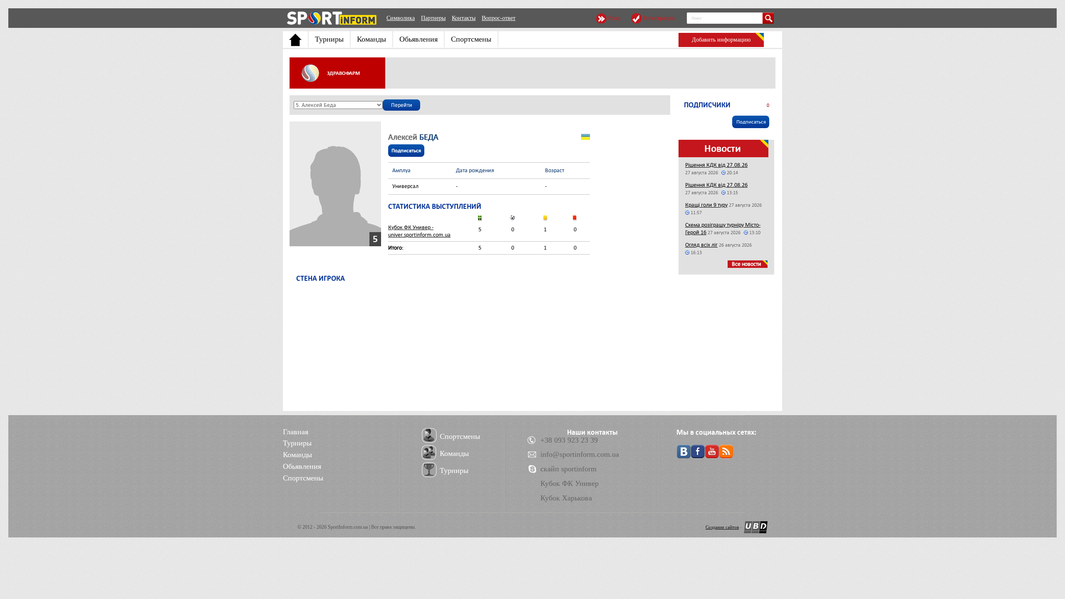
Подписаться (406, 150)
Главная (295, 432)
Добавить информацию (721, 40)
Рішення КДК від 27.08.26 (716, 165)
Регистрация (658, 18)
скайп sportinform (568, 469)
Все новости (746, 264)
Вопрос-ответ (498, 18)
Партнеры (433, 18)
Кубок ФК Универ (569, 483)
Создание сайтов (722, 527)
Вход (614, 18)
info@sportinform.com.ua (579, 454)
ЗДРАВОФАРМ (343, 73)
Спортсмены (471, 39)
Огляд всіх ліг (701, 245)
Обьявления (418, 39)
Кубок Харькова (566, 498)
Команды (371, 39)
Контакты (464, 18)
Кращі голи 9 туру (706, 205)
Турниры (329, 39)
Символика (400, 18)
